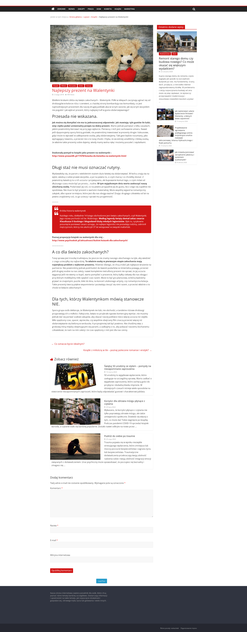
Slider (81, 86)
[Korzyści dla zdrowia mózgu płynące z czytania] (75, 400)
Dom (99, 9)
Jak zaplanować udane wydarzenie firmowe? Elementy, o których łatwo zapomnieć (184, 115)
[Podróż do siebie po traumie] (75, 435)
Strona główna (75, 17)
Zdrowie (61, 9)
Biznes (72, 9)
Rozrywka (72, 86)
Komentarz (56, 488)
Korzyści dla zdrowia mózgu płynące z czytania (124, 402)
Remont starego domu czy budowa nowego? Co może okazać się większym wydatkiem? (176, 63)
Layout (86, 17)
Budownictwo (165, 54)
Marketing (129, 9)
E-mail (54, 540)
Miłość (63, 86)
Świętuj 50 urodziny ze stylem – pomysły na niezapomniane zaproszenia (127, 367)
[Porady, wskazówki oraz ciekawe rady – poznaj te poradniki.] (53, 9)
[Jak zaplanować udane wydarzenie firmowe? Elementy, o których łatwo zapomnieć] (165, 110)
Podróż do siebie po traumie (119, 436)
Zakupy (81, 9)
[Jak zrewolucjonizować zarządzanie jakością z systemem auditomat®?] (165, 151)
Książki (118, 9)
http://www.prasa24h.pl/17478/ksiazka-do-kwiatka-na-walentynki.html (89, 156)
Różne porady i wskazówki (169, 628)
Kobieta (108, 9)
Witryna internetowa (60, 555)
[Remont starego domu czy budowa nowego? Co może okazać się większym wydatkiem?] (177, 32)
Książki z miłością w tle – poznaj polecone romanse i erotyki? (117, 350)
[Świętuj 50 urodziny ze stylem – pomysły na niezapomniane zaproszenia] (75, 365)
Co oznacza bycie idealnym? (68, 343)
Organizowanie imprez (189, 628)
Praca (91, 9)
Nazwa (54, 525)
